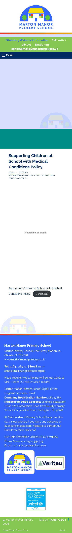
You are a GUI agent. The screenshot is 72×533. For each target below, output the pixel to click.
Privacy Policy (22, 530)
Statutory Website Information (27, 40)
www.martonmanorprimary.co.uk (24, 359)
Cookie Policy (8, 530)
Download (41, 293)
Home (11, 172)
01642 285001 (18, 366)
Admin (63, 530)
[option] (36, 499)
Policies (23, 172)
